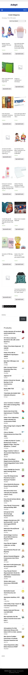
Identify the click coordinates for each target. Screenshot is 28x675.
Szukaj (4, 315)
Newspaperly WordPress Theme (16, 671)
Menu (25, 10)
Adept (14, 4)
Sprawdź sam (7, 54)
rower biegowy (14, 15)
